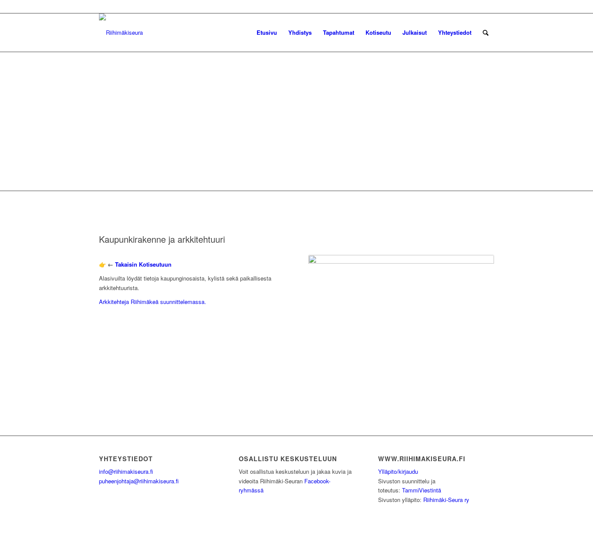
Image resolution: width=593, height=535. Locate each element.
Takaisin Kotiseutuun (143, 264)
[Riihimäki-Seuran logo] (121, 32)
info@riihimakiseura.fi (126, 471)
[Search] (485, 32)
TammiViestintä (421, 490)
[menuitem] (267, 32)
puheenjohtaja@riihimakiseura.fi (139, 481)
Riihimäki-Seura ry (446, 499)
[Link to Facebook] (487, 6)
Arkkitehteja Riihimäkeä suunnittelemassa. (152, 301)
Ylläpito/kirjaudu (398, 471)
